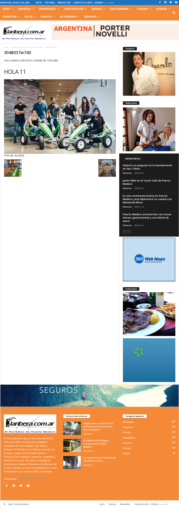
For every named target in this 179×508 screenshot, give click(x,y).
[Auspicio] (149, 74)
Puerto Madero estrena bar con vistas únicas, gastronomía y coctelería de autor (147, 217)
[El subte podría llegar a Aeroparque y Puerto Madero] (72, 445)
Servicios (90, 16)
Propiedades (47, 8)
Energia (96, 8)
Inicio (38, 2)
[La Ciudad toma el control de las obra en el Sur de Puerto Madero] (72, 462)
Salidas (126, 453)
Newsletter (64, 2)
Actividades (68, 16)
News (6, 8)
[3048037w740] (60, 116)
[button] (173, 13)
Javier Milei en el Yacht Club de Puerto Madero (147, 182)
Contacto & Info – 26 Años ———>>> (93, 2)
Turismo (142, 8)
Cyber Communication (18, 504)
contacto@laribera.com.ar (31, 479)
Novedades (128, 422)
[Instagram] (165, 2)
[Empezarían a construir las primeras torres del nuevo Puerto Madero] (72, 428)
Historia (50, 2)
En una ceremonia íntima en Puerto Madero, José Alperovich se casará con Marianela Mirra (147, 199)
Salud (28, 16)
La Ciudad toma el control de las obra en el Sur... (99, 459)
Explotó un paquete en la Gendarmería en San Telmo (147, 166)
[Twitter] (171, 2)
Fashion (161, 8)
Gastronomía (119, 8)
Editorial (127, 173)
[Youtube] (176, 2)
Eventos (46, 16)
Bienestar (9, 16)
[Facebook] (160, 2)
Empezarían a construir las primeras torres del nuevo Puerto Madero (98, 426)
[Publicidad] (149, 129)
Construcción (73, 8)
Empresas (24, 8)
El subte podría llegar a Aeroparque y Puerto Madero (96, 443)
